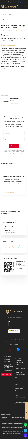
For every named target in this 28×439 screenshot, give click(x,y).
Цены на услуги (18, 358)
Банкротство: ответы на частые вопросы (9, 421)
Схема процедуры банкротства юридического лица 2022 (12, 431)
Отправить (14, 145)
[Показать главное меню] (25, 6)
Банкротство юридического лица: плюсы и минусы (11, 433)
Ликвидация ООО (18, 372)
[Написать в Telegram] (25, 430)
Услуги (16, 355)
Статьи (16, 395)
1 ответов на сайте (14, 103)
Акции (16, 390)
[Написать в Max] (25, 435)
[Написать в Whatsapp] (25, 425)
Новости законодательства (20, 397)
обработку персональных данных (16, 153)
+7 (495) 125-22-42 (7, 356)
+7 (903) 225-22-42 (9, 230)
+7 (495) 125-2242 (9, 226)
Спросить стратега (6, 374)
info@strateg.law (7, 359)
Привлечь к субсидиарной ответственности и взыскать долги (20, 376)
